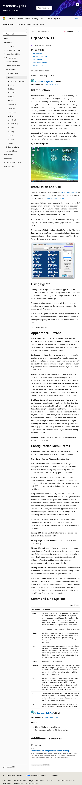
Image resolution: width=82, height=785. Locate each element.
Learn (33, 31)
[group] (55, 657)
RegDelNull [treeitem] (12, 120)
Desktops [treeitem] (11, 97)
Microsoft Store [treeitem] (11, 151)
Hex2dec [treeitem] (11, 100)
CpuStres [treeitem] (11, 85)
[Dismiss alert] (77, 4)
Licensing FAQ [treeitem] (9, 166)
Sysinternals (42, 31)
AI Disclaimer (6, 780)
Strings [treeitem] (10, 135)
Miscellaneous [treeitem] (13, 73)
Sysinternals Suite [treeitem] (12, 147)
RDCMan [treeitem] (11, 116)
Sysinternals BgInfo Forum (54, 198)
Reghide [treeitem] (11, 128)
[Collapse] (26, 29)
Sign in (76, 18)
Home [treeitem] (6, 38)
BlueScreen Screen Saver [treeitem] (17, 81)
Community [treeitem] (8, 155)
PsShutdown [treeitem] (12, 112)
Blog (30, 780)
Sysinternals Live (50, 84)
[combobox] (15, 34)
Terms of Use (6, 784)
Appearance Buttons (40, 62)
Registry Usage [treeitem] (13, 124)
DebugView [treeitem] (12, 93)
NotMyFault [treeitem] (12, 104)
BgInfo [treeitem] (10, 77)
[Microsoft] (4, 18)
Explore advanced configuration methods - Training (50, 751)
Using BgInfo (37, 59)
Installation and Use (40, 56)
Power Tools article (67, 192)
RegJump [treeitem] (11, 131)
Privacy (49, 780)
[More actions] (78, 31)
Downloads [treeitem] (10, 46)
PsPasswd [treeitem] (11, 108)
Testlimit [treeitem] (11, 139)
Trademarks (18, 784)
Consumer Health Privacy (65, 780)
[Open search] (71, 18)
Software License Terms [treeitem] (12, 162)
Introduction (37, 54)
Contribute (40, 780)
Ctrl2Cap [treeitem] (11, 89)
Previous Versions (20, 780)
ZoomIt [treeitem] (10, 143)
